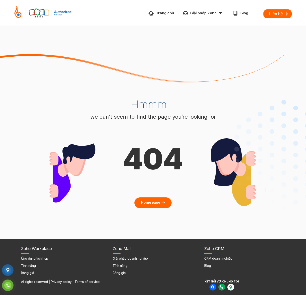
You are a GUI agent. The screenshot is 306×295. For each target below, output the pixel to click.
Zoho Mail (122, 248)
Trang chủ (165, 13)
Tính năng (28, 265)
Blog (244, 13)
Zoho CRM (214, 248)
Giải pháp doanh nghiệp (130, 258)
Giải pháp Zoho (203, 13)
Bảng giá (27, 273)
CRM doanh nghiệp (218, 258)
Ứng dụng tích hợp (34, 258)
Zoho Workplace (36, 248)
